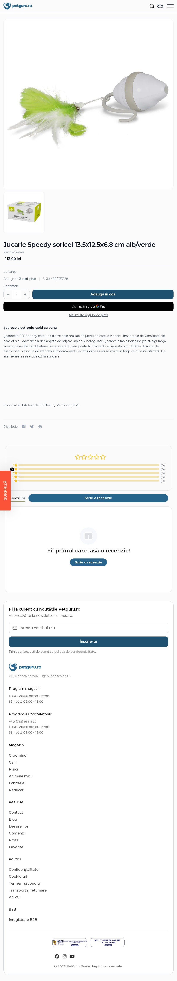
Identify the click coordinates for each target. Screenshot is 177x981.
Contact (16, 812)
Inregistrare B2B (23, 920)
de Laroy (10, 272)
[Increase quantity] (25, 294)
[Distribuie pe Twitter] (31, 426)
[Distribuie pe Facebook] (23, 426)
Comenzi (17, 833)
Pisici (13, 769)
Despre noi (18, 826)
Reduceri (16, 790)
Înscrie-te (88, 642)
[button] (5, 490)
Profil (13, 840)
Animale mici (20, 776)
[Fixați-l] (40, 426)
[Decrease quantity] (8, 294)
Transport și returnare (28, 890)
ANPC (14, 897)
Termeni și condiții (25, 883)
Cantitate (10, 286)
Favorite (16, 847)
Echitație (16, 783)
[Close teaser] (12, 469)
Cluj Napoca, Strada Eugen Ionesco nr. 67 (40, 676)
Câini (13, 762)
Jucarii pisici (27, 279)
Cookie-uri (18, 876)
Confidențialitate (23, 870)
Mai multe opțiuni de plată (88, 315)
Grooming (18, 755)
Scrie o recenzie (98, 498)
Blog (13, 819)
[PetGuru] (17, 6)
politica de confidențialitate (74, 652)
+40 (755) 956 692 (22, 722)
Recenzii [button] (15, 498)
